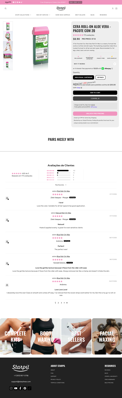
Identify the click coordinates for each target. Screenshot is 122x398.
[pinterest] (17, 2)
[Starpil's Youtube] (16, 388)
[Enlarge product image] (40, 46)
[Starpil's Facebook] (20, 388)
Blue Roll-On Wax (63, 235)
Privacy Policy (56, 379)
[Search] (6, 8)
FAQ (52, 373)
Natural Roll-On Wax (63, 213)
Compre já (95, 98)
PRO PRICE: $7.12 (89, 39)
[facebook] (13, 2)
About (53, 370)
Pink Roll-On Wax (63, 191)
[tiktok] (21, 2)
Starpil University (111, 376)
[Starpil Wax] (61, 8)
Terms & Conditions (57, 382)
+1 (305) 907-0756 (21, 376)
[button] (78, 35)
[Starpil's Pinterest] (25, 388)
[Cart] (116, 8)
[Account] (113, 8)
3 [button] (61, 303)
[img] (57, 194)
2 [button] (58, 303)
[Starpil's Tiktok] (29, 388)
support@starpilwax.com (21, 382)
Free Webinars (110, 379)
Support (53, 376)
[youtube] (19, 2)
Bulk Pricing (109, 382)
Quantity (76, 72)
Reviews (107, 370)
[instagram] (15, 2)
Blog (106, 373)
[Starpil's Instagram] (11, 388)
